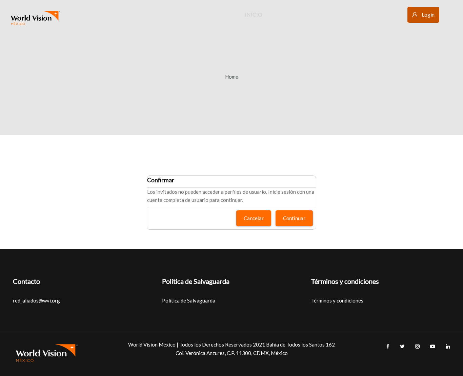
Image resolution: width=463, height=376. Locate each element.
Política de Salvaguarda (188, 300)
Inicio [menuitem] (253, 14)
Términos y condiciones (337, 300)
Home (231, 77)
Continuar (294, 218)
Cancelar (254, 218)
